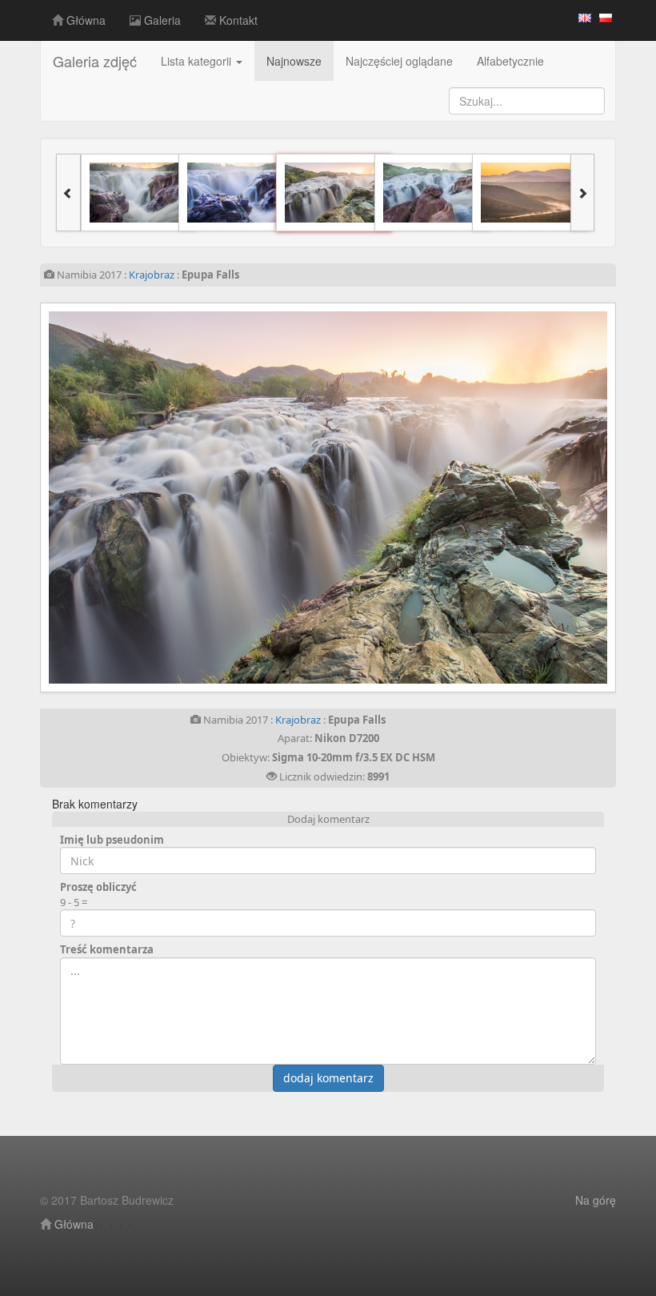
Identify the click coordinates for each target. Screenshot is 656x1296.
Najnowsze (294, 61)
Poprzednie (169, 497)
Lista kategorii (197, 61)
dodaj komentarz (328, 1077)
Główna (84, 20)
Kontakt (237, 20)
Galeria (161, 20)
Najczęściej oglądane (399, 61)
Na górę (595, 1200)
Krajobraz (151, 274)
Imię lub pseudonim (112, 840)
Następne (486, 497)
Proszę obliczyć (98, 887)
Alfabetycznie (510, 61)
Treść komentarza (107, 949)
